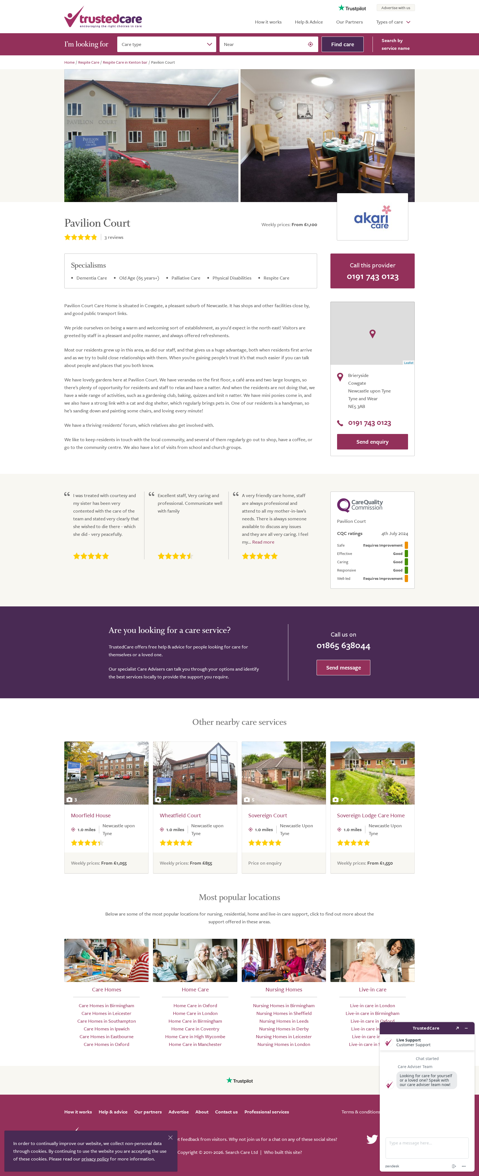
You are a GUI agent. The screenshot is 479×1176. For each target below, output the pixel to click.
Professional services (266, 1111)
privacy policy (95, 1158)
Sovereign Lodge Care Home (371, 815)
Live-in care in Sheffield (372, 1044)
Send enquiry (372, 442)
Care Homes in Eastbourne (107, 1036)
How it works (268, 21)
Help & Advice (309, 21)
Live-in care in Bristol (372, 1028)
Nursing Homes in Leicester (284, 1036)
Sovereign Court (267, 815)
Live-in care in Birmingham (372, 1013)
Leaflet (408, 362)
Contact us (226, 1111)
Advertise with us (395, 8)
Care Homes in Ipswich (106, 1028)
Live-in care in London (372, 1005)
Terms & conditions (361, 1111)
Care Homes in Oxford (106, 1044)
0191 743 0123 (373, 276)
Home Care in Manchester (195, 1044)
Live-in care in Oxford (372, 1020)
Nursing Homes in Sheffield (284, 1013)
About (201, 1111)
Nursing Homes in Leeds (284, 1020)
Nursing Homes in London (284, 1044)
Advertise (179, 1111)
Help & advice (113, 1111)
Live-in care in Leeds (372, 1036)
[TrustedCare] (103, 17)
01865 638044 (343, 645)
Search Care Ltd (241, 1152)
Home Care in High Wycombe (195, 1036)
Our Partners (349, 21)
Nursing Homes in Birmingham (284, 1005)
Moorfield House (91, 815)
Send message (343, 667)
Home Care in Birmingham (195, 1020)
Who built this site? (283, 1152)
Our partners (148, 1111)
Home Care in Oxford (195, 1005)
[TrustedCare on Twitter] (372, 1139)
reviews (114, 237)
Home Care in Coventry (195, 1028)
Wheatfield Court (180, 815)
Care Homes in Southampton (106, 1020)
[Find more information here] (427, 1097)
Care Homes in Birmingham (106, 1005)
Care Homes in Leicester (106, 1013)
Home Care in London (195, 1013)
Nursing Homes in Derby (284, 1028)
